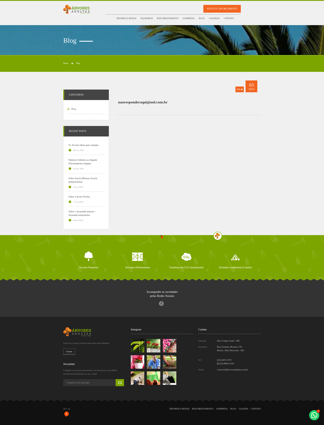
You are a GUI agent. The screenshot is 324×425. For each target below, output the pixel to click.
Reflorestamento (167, 18)
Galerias (214, 18)
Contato (229, 18)
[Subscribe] (120, 382)
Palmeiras (147, 18)
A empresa (189, 18)
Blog (202, 18)
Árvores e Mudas (126, 18)
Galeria (243, 408)
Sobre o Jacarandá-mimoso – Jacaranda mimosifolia (82, 213)
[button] (314, 415)
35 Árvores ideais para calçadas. (84, 145)
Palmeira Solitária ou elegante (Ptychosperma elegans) (83, 162)
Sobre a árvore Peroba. (79, 196)
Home (65, 63)
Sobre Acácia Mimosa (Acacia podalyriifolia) (83, 180)
